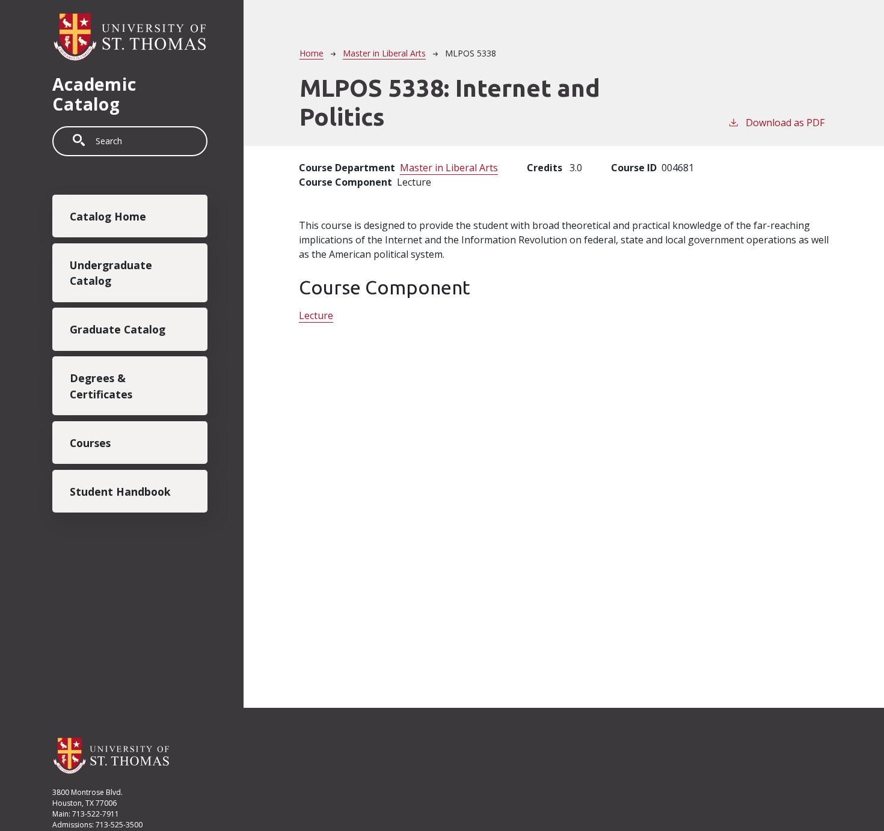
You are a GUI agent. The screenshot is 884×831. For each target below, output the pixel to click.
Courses (90, 443)
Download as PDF (785, 122)
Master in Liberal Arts (384, 53)
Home (311, 53)
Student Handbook (120, 491)
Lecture (316, 315)
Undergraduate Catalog (111, 273)
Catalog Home (108, 216)
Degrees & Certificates (101, 386)
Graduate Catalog (117, 329)
